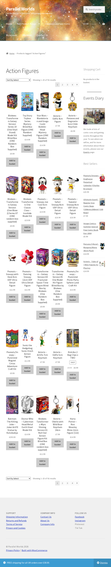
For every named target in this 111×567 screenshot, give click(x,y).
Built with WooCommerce (34, 550)
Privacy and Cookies (15, 528)
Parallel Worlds (20, 9)
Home (9, 23)
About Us (44, 520)
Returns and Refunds (16, 520)
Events (86, 152)
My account (11, 35)
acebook (80, 516)
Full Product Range (26, 23)
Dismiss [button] (104, 562)
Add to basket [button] (12, 162)
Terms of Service (14, 524)
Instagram (80, 520)
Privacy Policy (13, 550)
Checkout (27, 35)
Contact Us (42, 35)
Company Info (47, 524)
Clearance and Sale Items (57, 23)
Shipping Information (17, 516)
